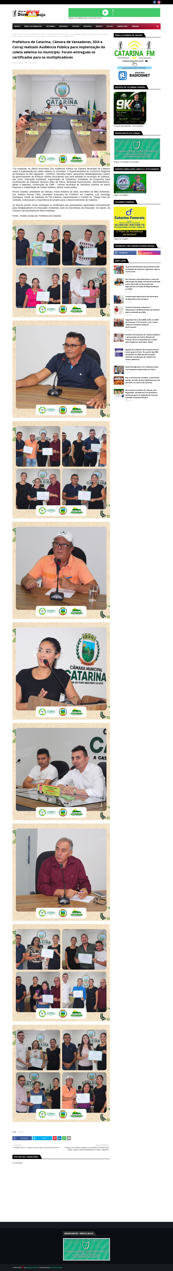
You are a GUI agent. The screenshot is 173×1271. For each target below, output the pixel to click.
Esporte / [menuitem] (88, 26)
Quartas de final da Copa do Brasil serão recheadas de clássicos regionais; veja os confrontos (142, 269)
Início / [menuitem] (17, 26)
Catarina (26, 34)
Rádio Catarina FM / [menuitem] (33, 26)
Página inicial (17, 34)
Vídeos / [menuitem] (99, 26)
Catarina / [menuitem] (50, 26)
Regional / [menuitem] (64, 26)
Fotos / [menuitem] (110, 26)
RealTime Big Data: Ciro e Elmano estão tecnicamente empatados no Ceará (141, 368)
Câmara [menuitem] (135, 26)
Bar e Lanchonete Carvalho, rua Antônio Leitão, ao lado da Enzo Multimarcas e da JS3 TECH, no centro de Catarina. (142, 380)
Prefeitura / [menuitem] (122, 26)
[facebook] (154, 2)
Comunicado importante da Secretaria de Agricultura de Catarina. (141, 297)
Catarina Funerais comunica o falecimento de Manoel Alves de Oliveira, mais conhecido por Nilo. (142, 309)
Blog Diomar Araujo (21, 63)
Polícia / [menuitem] (76, 26)
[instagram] (159, 2)
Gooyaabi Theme (56, 1267)
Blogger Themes (32, 1267)
